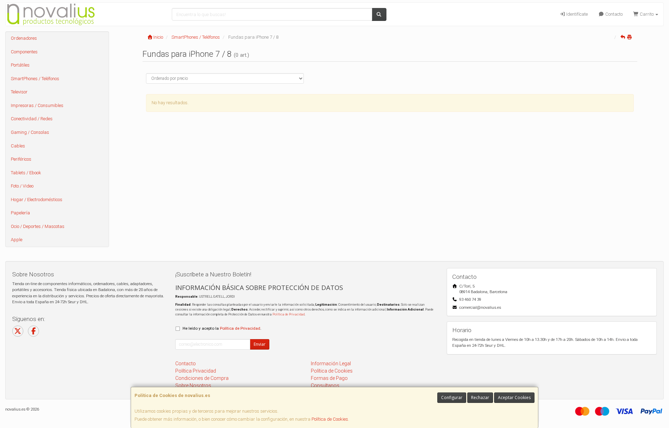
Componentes (24, 51)
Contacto (613, 14)
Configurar (451, 397)
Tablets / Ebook (26, 172)
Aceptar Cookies (514, 397)
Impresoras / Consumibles (37, 105)
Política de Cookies (330, 419)
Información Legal (331, 363)
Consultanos (325, 385)
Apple (16, 239)
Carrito (647, 14)
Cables (18, 145)
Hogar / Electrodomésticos (36, 199)
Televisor (19, 91)
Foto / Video (22, 186)
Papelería (20, 212)
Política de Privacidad (288, 314)
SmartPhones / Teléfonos (35, 78)
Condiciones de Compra (202, 378)
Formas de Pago (329, 378)
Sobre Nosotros (193, 385)
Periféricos (21, 159)
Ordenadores (24, 38)
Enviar (260, 344)
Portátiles (20, 65)
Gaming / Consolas (30, 132)
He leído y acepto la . (222, 328)
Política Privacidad (195, 371)
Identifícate (576, 14)
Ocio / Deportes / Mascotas (37, 226)
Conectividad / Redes (32, 118)
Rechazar (480, 397)
